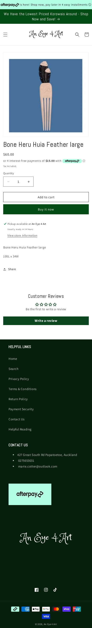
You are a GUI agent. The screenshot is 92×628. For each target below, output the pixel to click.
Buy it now (46, 209)
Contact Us (17, 419)
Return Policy (18, 399)
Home (13, 359)
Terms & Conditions (23, 389)
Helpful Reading (20, 429)
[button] (5, 34)
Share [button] (12, 269)
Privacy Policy (19, 379)
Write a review (46, 320)
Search (14, 369)
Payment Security (21, 409)
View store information (22, 235)
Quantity (8, 173)
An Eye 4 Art (50, 624)
